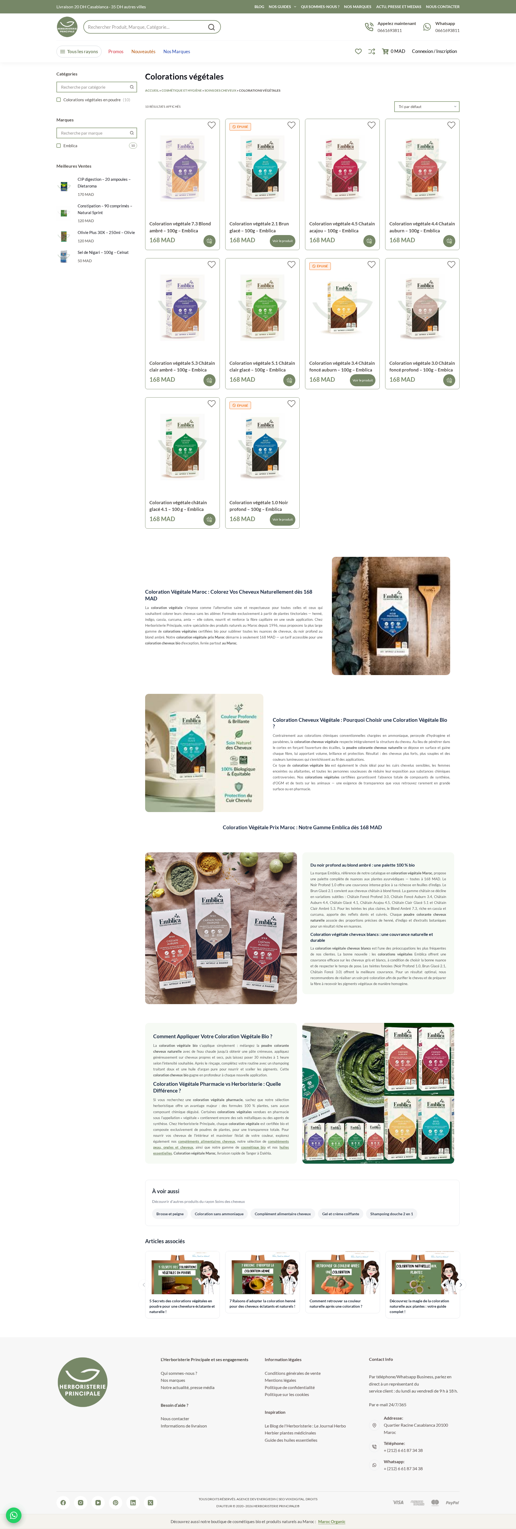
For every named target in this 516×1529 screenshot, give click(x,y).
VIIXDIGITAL (294, 1499)
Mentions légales (280, 1380)
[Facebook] (63, 1502)
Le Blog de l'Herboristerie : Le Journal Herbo (305, 1425)
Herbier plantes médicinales (290, 1432)
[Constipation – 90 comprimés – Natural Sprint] (63, 213)
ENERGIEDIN (267, 1499)
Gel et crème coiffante (340, 1213)
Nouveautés (143, 51)
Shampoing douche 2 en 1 (391, 1213)
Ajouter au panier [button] (209, 241)
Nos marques (176, 51)
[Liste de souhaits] (358, 51)
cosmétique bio (253, 1147)
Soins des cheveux (220, 90)
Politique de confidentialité (290, 1387)
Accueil (152, 90)
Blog (259, 6)
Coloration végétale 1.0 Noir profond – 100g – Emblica (259, 506)
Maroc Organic (331, 1521)
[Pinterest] (115, 1502)
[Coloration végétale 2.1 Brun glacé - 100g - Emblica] (262, 168)
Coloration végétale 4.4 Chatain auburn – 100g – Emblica (422, 227)
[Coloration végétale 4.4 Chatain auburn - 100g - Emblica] (422, 168)
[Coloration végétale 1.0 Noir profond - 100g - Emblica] (262, 447)
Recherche (211, 27)
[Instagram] (80, 1502)
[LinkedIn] (133, 1502)
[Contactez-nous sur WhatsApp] (14, 1515)
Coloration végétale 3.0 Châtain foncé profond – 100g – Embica (422, 366)
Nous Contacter (443, 6)
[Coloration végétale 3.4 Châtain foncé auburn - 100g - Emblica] (342, 307)
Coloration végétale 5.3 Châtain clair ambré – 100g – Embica (182, 366)
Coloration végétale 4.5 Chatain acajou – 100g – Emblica (342, 227)
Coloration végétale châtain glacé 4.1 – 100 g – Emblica (178, 506)
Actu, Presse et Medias (398, 6)
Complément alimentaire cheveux (283, 1213)
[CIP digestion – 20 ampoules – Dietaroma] (63, 186)
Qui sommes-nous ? (320, 6)
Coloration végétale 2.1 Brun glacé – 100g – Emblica (259, 227)
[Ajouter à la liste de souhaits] (212, 125)
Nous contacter (175, 1418)
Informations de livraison (184, 1425)
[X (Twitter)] (150, 1502)
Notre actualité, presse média (187, 1387)
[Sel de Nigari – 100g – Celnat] (63, 256)
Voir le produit (283, 241)
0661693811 (390, 30)
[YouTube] (98, 1502)
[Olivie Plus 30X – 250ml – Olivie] (63, 236)
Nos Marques (357, 6)
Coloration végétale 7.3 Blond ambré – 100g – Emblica (180, 227)
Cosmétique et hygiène (182, 90)
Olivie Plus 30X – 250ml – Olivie (106, 232)
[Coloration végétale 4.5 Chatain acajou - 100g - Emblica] (342, 168)
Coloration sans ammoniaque (219, 1213)
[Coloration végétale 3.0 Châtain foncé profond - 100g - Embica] (422, 307)
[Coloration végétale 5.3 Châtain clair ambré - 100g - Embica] (182, 307)
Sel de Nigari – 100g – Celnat (103, 252)
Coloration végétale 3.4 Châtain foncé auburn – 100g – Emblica (342, 366)
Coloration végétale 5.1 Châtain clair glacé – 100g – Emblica (262, 366)
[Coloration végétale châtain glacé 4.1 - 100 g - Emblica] (182, 447)
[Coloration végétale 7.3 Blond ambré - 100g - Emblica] (182, 168)
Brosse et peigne (170, 1213)
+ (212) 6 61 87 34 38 (403, 1450)
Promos (115, 51)
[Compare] (371, 51)
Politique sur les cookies (287, 1394)
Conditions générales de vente (293, 1373)
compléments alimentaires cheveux (206, 1141)
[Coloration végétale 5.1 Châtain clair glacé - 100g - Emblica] (262, 307)
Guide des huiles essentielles (291, 1440)
